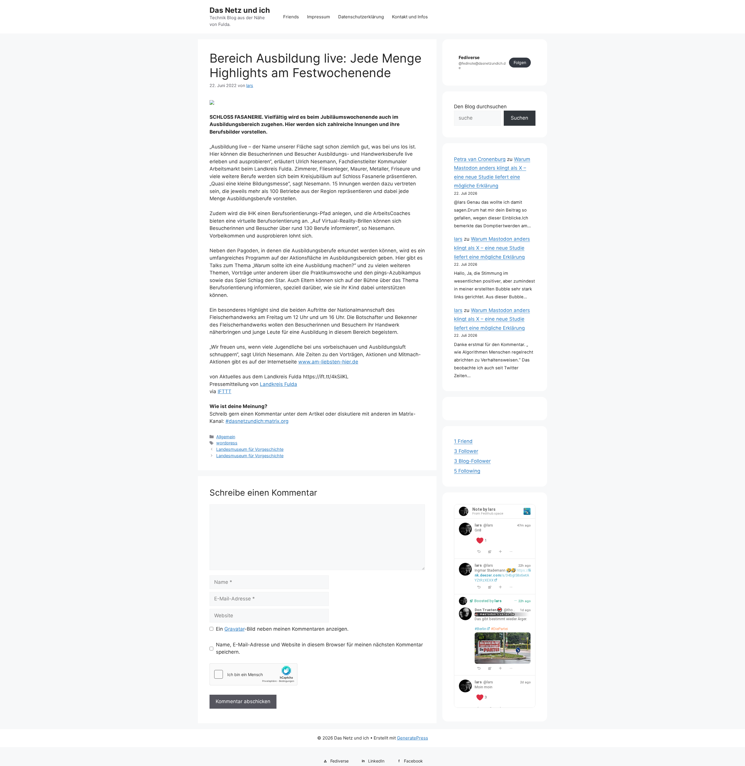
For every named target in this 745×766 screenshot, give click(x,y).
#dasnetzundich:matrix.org (257, 421)
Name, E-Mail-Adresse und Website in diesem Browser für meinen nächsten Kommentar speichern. (319, 648)
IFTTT (224, 391)
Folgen (520, 62)
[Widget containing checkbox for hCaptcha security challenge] (253, 674)
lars (458, 239)
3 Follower (466, 451)
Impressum (318, 16)
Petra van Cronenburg (479, 159)
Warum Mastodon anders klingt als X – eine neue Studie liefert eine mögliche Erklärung (492, 248)
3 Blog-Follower (472, 461)
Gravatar (234, 629)
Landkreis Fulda (278, 384)
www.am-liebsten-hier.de (328, 362)
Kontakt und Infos (410, 16)
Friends (291, 16)
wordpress (226, 442)
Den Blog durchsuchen (480, 106)
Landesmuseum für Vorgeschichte (249, 449)
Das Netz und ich (240, 10)
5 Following (467, 471)
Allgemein (225, 436)
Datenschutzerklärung (361, 16)
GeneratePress (412, 738)
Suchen (519, 118)
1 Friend (463, 441)
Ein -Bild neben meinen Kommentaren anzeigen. (282, 629)
